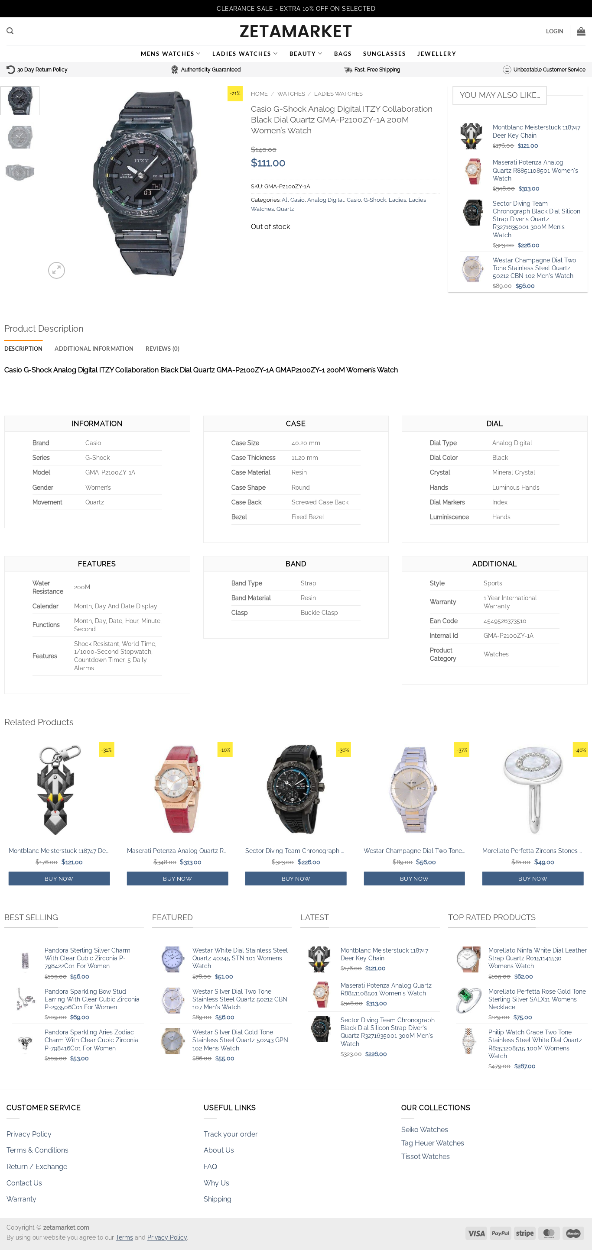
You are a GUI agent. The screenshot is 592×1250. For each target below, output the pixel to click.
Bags (343, 53)
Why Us (216, 1183)
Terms (124, 1237)
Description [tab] (23, 348)
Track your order (231, 1134)
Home (259, 93)
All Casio (293, 200)
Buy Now (59, 878)
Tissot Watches (425, 1141)
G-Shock (375, 200)
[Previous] (60, 183)
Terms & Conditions (37, 1150)
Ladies (397, 200)
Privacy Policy (29, 1134)
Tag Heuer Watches (432, 1128)
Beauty (302, 53)
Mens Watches (168, 53)
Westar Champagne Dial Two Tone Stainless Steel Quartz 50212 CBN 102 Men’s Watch (414, 850)
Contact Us (24, 1183)
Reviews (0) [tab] (163, 348)
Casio (354, 200)
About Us (219, 1150)
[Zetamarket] (296, 31)
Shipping (217, 1199)
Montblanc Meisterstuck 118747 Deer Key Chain (59, 850)
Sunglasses (384, 53)
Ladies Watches (241, 53)
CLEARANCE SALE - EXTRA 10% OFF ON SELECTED (296, 8)
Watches (291, 93)
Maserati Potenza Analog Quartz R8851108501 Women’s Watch (177, 850)
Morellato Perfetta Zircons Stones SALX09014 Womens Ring (533, 850)
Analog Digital (325, 200)
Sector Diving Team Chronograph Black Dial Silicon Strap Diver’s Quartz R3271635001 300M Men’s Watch (296, 850)
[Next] (227, 183)
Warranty (21, 1199)
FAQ (210, 1167)
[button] (10, 31)
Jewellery (437, 53)
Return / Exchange (37, 1167)
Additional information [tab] (94, 348)
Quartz (285, 209)
